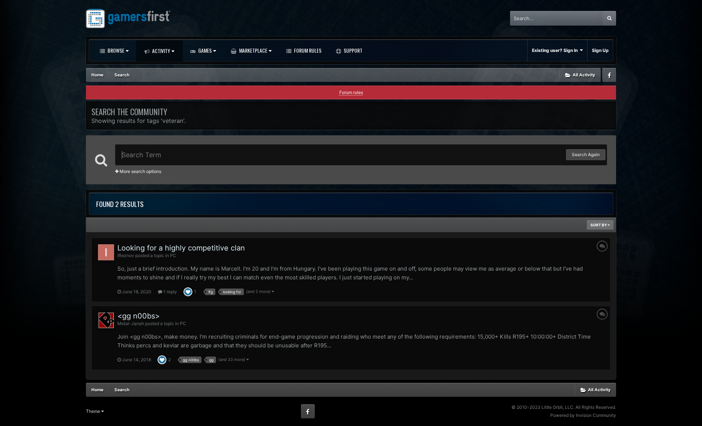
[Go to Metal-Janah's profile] (106, 320)
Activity (160, 50)
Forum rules (351, 92)
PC (173, 255)
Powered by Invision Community (583, 415)
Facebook (609, 75)
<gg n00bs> (138, 316)
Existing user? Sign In (556, 50)
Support (352, 50)
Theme (93, 411)
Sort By (599, 225)
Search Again (586, 154)
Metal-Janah (130, 323)
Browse (115, 50)
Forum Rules (307, 50)
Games (204, 50)
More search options (139, 171)
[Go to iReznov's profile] (106, 252)
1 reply (169, 291)
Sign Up (600, 50)
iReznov (125, 255)
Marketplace (252, 50)
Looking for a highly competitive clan (181, 248)
